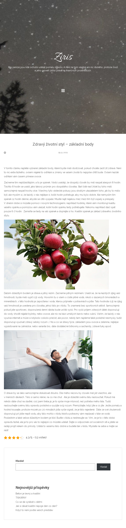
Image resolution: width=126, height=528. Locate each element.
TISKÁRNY (21, 497)
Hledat (20, 461)
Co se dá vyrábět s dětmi (29, 502)
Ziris (63, 61)
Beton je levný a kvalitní (28, 493)
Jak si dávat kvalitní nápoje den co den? (36, 506)
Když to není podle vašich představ (34, 510)
